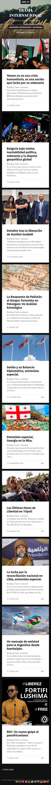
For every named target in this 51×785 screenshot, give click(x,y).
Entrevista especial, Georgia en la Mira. (20, 439)
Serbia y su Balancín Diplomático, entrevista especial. (23, 371)
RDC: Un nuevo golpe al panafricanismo (23, 733)
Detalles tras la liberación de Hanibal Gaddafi (24, 232)
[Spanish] (44, 782)
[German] (29, 782)
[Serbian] (41, 782)
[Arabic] (16, 782)
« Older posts (8, 769)
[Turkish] (47, 782)
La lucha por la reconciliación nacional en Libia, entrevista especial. (25, 575)
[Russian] (38, 782)
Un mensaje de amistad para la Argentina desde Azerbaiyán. (23, 645)
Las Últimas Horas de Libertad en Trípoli (21, 509)
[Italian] (32, 782)
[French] (26, 782)
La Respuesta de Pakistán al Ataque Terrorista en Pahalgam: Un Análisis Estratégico (24, 302)
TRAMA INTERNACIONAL (25, 13)
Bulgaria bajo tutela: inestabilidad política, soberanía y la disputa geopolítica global (22, 154)
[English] (23, 782)
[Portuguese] (35, 782)
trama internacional (42, 780)
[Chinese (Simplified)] (19, 782)
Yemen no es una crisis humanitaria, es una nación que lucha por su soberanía (25, 79)
